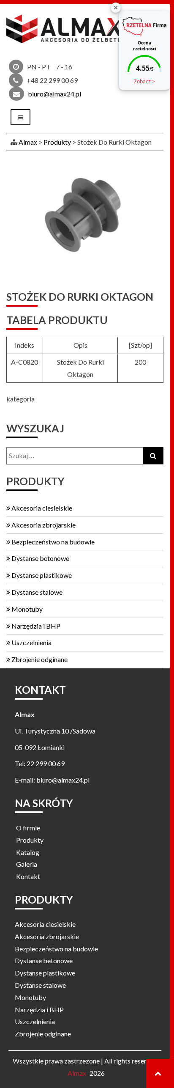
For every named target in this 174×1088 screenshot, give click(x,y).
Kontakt (28, 876)
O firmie (28, 828)
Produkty (30, 840)
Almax (77, 1073)
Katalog (27, 852)
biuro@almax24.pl (54, 94)
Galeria (26, 864)
